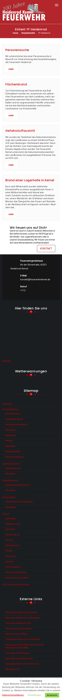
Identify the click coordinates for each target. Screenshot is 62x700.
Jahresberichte (12, 545)
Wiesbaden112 (12, 669)
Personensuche (17, 50)
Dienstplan (10, 446)
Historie (8, 441)
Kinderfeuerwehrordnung (17, 485)
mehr (11, 69)
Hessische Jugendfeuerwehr (19, 658)
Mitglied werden (12, 524)
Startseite (7, 404)
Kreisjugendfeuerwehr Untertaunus (22, 664)
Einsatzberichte (12, 451)
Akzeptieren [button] (52, 695)
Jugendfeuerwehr (11, 464)
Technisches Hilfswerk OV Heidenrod (22, 639)
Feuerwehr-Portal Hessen (17, 653)
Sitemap (9, 561)
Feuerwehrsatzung (14, 457)
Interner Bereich (12, 567)
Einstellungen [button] (34, 695)
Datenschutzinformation (17, 577)
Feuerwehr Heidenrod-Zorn (18, 623)
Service (5, 514)
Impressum (10, 556)
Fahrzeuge (10, 430)
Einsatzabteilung (10, 409)
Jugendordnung (12, 468)
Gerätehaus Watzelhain (16, 424)
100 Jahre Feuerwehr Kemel (15, 584)
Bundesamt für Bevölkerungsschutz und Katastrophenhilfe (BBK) (24, 646)
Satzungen (10, 507)
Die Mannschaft (12, 414)
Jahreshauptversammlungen (19, 502)
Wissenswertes (12, 534)
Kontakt (46, 248)
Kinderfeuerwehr (10, 480)
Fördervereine (8, 497)
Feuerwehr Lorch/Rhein (16, 634)
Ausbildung (10, 435)
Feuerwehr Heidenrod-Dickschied (21, 612)
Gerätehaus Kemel (14, 419)
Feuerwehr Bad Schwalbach (18, 628)
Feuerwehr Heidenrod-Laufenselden (22, 618)
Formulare (10, 529)
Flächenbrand (16, 84)
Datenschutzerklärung (15, 572)
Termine (9, 540)
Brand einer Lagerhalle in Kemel (29, 180)
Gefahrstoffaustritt (20, 131)
